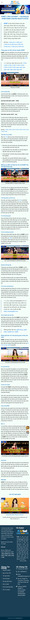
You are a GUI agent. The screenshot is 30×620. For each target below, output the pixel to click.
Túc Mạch (3, 543)
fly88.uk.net (8, 550)
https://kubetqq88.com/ (11, 311)
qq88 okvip (19, 330)
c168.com (12, 42)
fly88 (12, 552)
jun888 (24, 560)
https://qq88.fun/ (9, 332)
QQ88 (26, 58)
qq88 (24, 330)
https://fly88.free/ (6, 553)
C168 (24, 63)
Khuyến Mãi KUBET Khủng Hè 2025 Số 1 (15, 514)
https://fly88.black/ (6, 552)
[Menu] (2, 2)
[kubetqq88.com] (15, 2)
